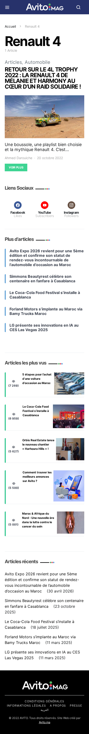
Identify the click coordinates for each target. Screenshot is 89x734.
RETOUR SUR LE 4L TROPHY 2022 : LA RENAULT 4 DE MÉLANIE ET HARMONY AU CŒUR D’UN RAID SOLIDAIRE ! (43, 78)
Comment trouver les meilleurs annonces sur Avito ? (37, 477)
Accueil (10, 26)
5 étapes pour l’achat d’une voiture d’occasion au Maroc (37, 379)
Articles (13, 62)
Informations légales (26, 705)
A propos (58, 705)
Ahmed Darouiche (18, 158)
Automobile (37, 62)
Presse (76, 705)
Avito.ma (44, 722)
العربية (44, 710)
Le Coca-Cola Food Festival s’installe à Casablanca (36, 411)
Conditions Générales (44, 701)
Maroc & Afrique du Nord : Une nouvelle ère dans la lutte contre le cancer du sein (38, 520)
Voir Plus (16, 167)
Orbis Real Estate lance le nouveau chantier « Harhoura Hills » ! (38, 444)
